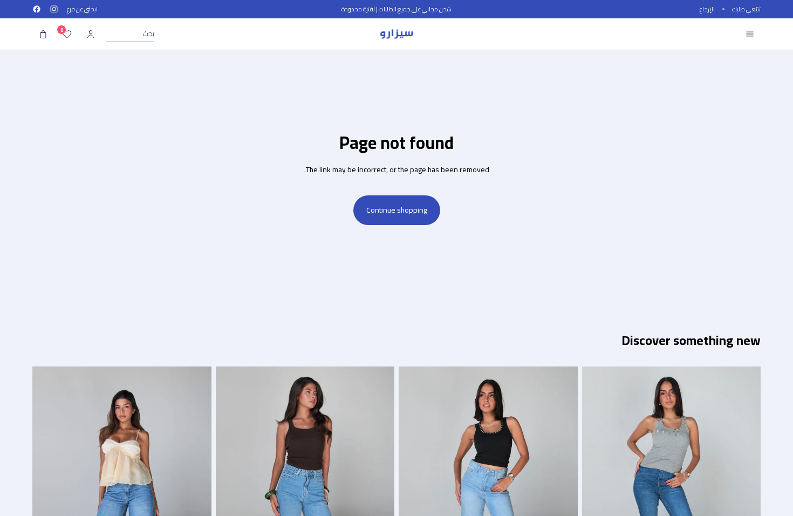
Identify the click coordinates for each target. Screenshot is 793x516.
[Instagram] (54, 9)
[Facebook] (36, 9)
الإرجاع (707, 9)
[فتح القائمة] (750, 34)
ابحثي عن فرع (82, 9)
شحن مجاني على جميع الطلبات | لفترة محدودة (396, 9)
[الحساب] (90, 34)
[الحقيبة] (43, 34)
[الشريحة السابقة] (744, 492)
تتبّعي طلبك (746, 9)
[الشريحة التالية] (598, 492)
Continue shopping (396, 210)
